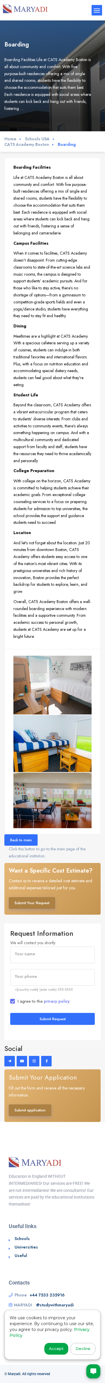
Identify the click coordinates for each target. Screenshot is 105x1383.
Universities (26, 1247)
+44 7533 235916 (47, 1295)
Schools (22, 1239)
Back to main (21, 840)
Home (10, 139)
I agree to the (44, 1001)
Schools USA (37, 139)
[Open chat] (93, 1371)
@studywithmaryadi (55, 1305)
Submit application (30, 1110)
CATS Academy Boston (26, 144)
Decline (83, 1348)
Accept (56, 1348)
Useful (21, 1255)
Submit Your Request (32, 903)
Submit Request (53, 1019)
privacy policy (57, 1001)
